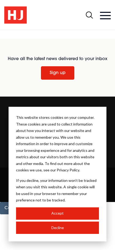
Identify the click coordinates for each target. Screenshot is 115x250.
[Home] (15, 15)
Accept (57, 213)
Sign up (58, 73)
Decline (57, 227)
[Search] (89, 15)
